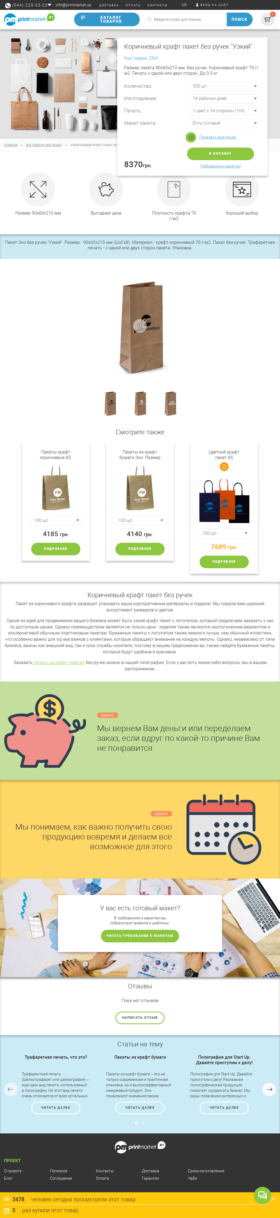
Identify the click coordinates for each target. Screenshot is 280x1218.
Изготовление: (140, 98)
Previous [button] (11, 1089)
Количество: (138, 86)
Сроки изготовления (206, 1171)
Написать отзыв (140, 1018)
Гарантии (150, 1178)
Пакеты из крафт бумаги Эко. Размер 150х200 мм (140, 454)
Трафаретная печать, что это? (56, 1057)
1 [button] (136, 1123)
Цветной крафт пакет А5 (224, 454)
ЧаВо (192, 1178)
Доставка (150, 1171)
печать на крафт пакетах (59, 662)
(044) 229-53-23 (30, 5)
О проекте (13, 1171)
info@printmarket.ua (73, 5)
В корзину (220, 153)
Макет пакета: (140, 123)
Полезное (58, 1171)
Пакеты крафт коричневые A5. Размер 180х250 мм (55, 454)
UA (184, 4)
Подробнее (56, 549)
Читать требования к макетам (139, 936)
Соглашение (61, 1178)
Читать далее (55, 1108)
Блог (8, 1178)
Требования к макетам (220, 166)
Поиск (239, 19)
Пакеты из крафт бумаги (140, 1057)
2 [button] (143, 1123)
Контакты (105, 1171)
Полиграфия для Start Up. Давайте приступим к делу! (224, 1060)
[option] (56, 1084)
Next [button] (269, 1089)
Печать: (133, 111)
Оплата (102, 1178)
